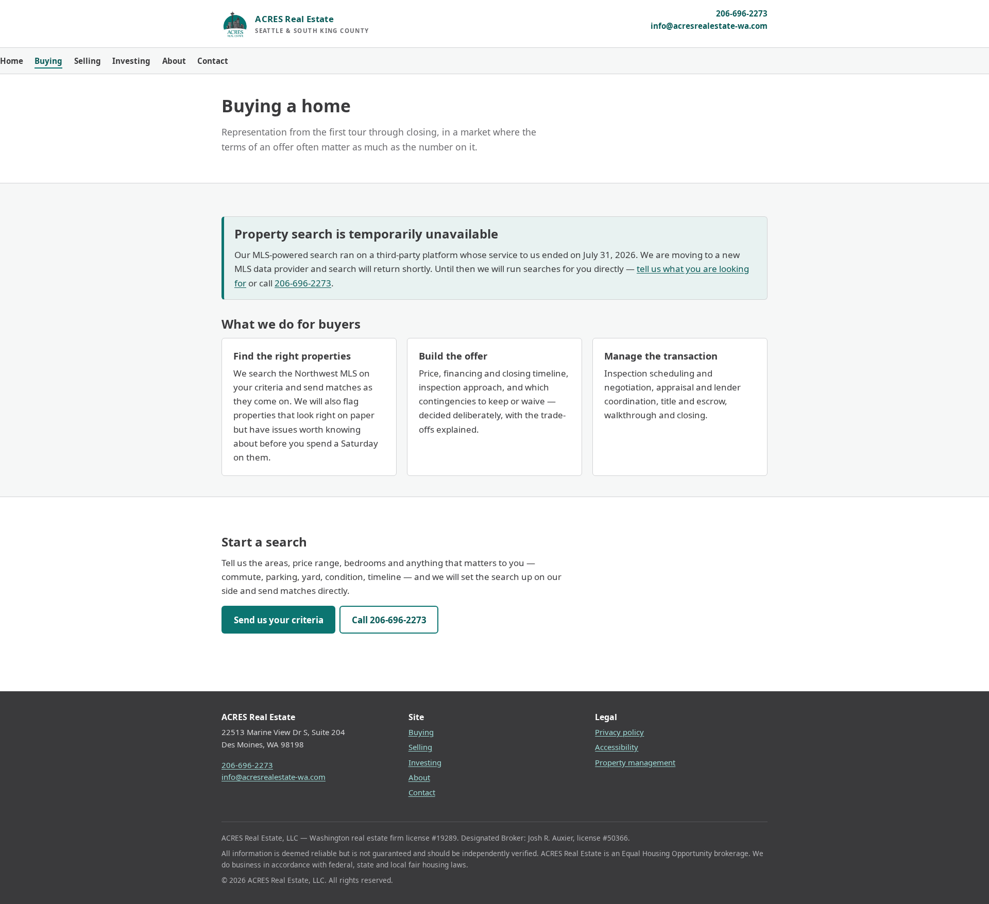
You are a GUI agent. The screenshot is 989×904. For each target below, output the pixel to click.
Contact (212, 61)
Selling (87, 61)
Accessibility (616, 747)
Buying (48, 61)
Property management (635, 762)
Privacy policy (619, 732)
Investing (131, 61)
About (174, 61)
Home (11, 61)
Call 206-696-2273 (389, 620)
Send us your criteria (278, 620)
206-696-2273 (742, 13)
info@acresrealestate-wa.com (709, 26)
